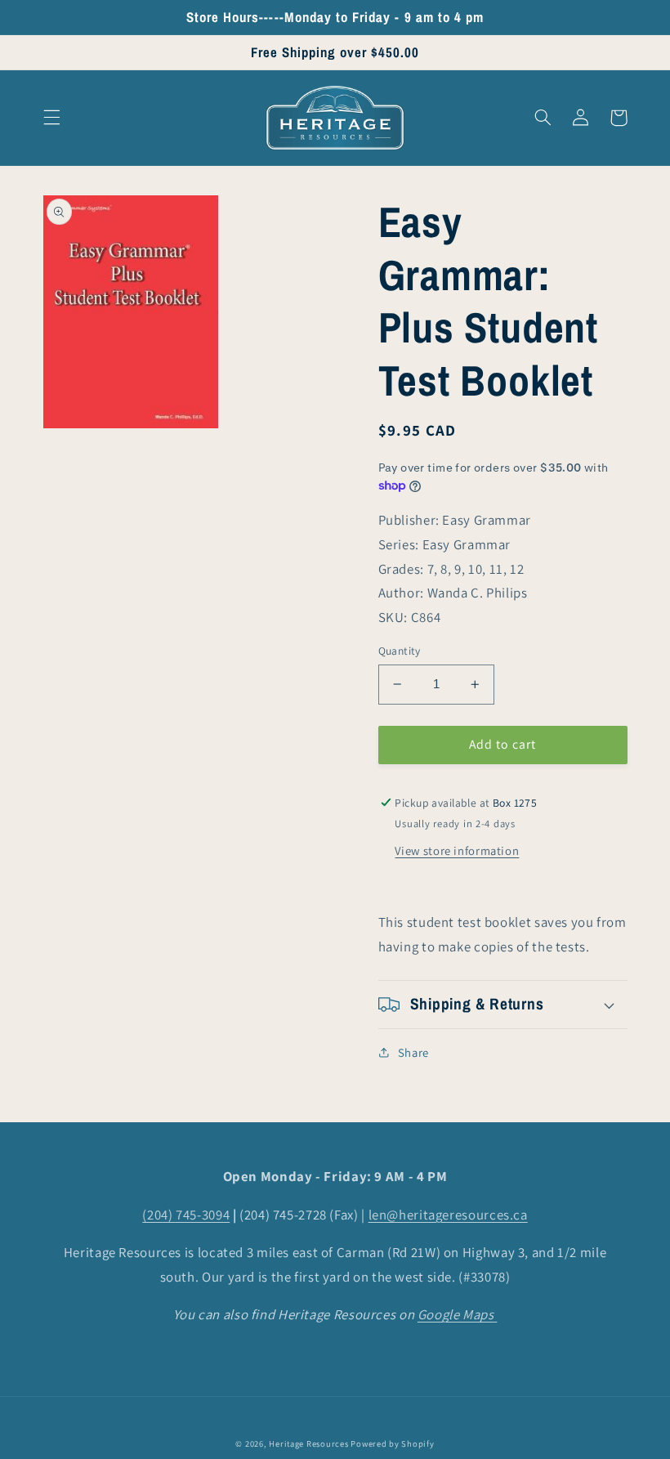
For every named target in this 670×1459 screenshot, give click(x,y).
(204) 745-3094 (186, 1215)
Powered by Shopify (392, 1443)
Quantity (399, 650)
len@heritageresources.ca (448, 1215)
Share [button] (413, 1052)
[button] (51, 118)
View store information (457, 850)
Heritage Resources (310, 1443)
